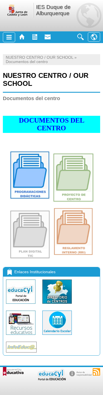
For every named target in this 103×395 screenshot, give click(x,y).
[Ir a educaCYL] (51, 379)
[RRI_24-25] (73, 254)
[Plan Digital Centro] (30, 257)
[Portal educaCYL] (21, 305)
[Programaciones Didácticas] (29, 197)
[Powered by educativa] (13, 371)
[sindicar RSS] (96, 372)
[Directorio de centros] (57, 305)
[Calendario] (57, 336)
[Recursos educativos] (21, 336)
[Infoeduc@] (21, 353)
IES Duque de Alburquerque (53, 10)
